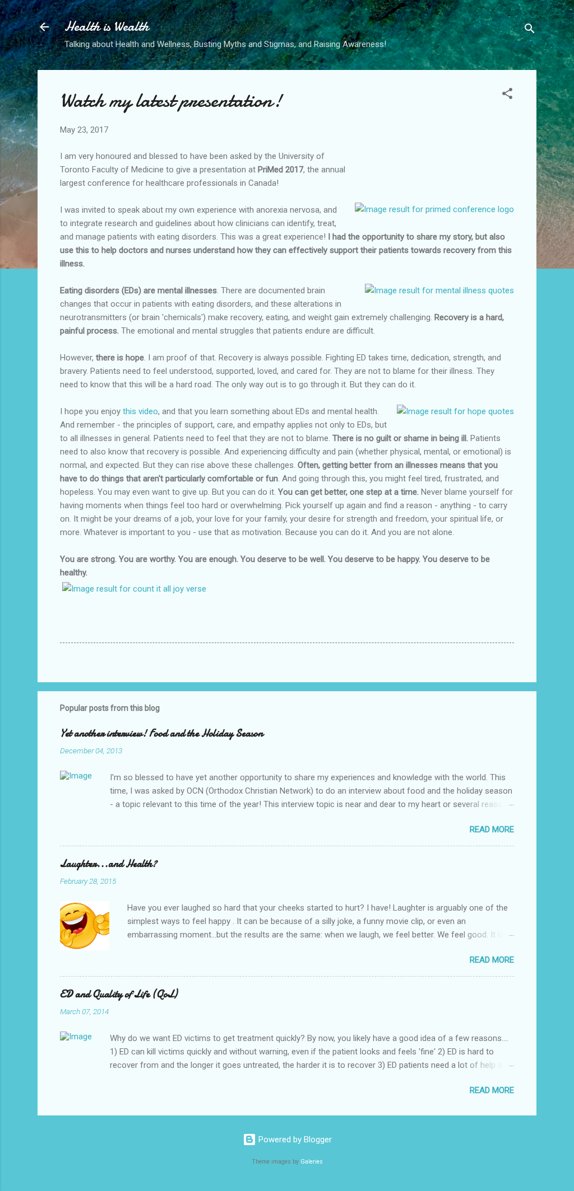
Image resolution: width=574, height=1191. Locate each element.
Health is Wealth (106, 26)
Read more (492, 829)
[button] (507, 95)
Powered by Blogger (294, 1139)
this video (140, 411)
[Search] (529, 30)
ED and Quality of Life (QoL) (118, 994)
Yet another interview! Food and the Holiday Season (161, 733)
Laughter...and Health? (108, 864)
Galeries (311, 1161)
